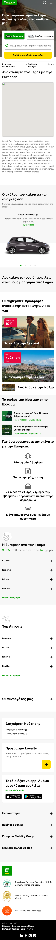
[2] (25, 265)
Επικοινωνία (27, 929)
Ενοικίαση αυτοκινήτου (8, 65)
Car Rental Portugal (32, 65)
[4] (35, 265)
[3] (30, 265)
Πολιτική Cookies (10, 929)
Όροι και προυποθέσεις (23, 926)
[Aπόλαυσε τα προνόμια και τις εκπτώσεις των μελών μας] (46, 764)
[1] (21, 265)
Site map (6, 926)
